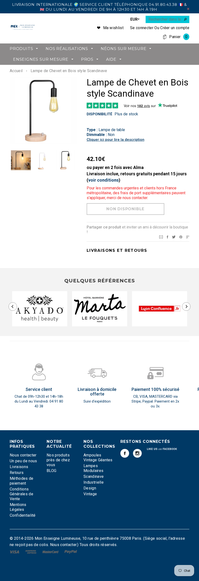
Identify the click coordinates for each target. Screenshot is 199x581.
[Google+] (187, 236)
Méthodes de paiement (21, 481)
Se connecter (141, 27)
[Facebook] (124, 453)
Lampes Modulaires (93, 468)
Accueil (16, 70)
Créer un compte (174, 27)
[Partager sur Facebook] (167, 236)
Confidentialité (23, 515)
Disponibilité (99, 114)
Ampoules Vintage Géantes (98, 457)
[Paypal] (70, 551)
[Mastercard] (50, 551)
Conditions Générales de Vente (21, 494)
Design (89, 488)
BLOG (51, 470)
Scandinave (93, 476)
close (188, 9)
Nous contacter (23, 455)
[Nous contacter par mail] (161, 236)
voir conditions (103, 180)
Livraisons (19, 466)
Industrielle (93, 482)
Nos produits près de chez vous (58, 460)
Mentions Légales (18, 507)
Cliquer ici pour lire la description (115, 139)
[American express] (31, 551)
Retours (17, 472)
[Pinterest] (180, 236)
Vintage (90, 494)
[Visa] (15, 551)
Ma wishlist (113, 27)
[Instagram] (137, 453)
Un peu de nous (23, 461)
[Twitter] (173, 236)
